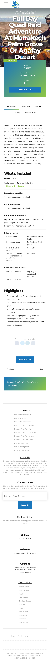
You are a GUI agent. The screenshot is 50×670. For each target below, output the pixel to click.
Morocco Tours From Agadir (23, 440)
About (20, 636)
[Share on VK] (33, 343)
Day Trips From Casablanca (22, 422)
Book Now (35, 636)
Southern (22, 608)
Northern (22, 604)
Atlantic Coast (23, 611)
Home (13, 636)
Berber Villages (24, 590)
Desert (21, 594)
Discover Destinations (15, 186)
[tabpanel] (25, 37)
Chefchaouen (23, 622)
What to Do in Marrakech (25, 14)
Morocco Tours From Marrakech (25, 425)
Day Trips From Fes (20, 418)
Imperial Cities (23, 597)
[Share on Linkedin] (27, 343)
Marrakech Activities (25, 12)
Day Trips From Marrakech (22, 414)
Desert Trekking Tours (21, 447)
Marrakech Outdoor (25, 601)
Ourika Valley (23, 615)
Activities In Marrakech (21, 450)
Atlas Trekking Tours (21, 443)
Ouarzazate (22, 619)
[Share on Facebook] (17, 343)
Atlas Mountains (24, 587)
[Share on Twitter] (22, 343)
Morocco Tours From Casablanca (25, 432)
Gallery (26, 636)
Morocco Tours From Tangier (24, 436)
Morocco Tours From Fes (22, 429)
